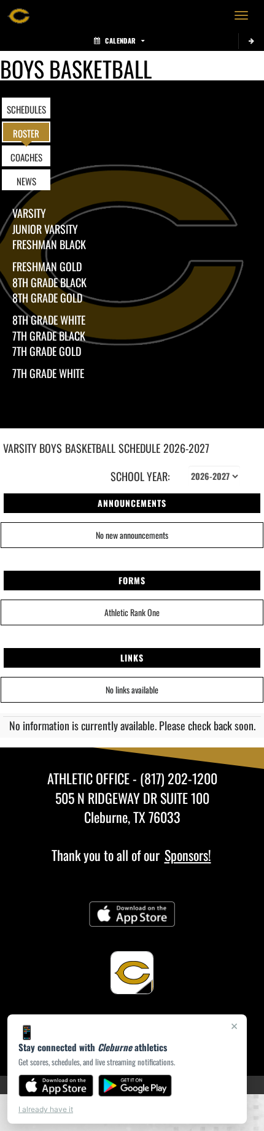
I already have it (45, 1109)
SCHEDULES (26, 109)
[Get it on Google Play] (135, 1086)
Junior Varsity (45, 229)
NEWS (26, 181)
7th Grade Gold (46, 351)
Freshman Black (49, 244)
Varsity (29, 213)
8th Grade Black (49, 282)
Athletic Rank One (132, 612)
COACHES (26, 157)
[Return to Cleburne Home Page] (18, 15)
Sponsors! (188, 855)
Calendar (120, 40)
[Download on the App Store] (55, 1086)
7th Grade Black (48, 336)
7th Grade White (48, 373)
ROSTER (26, 133)
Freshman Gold (47, 266)
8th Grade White (48, 320)
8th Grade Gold (47, 298)
